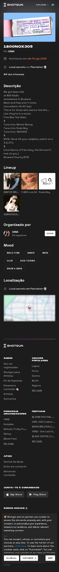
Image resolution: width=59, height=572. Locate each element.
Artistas (8, 394)
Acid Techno (27, 260)
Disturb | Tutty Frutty (16, 429)
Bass (45, 252)
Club (10, 260)
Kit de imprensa (13, 380)
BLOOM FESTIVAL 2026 (45, 417)
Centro (36, 375)
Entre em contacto (15, 466)
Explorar (41, 5)
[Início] (13, 5)
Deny (50, 558)
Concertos (10, 398)
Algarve (36, 385)
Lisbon (36, 366)
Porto (35, 371)
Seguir (50, 233)
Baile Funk (13, 252)
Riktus (7, 433)
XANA (11, 51)
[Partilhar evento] (52, 5)
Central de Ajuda (13, 461)
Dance (31, 252)
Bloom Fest (10, 438)
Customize (28, 558)
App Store (16, 494)
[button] (50, 233)
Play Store (39, 494)
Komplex (9, 424)
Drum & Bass (14, 268)
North (35, 380)
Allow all (11, 558)
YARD (7, 419)
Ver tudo (37, 390)
